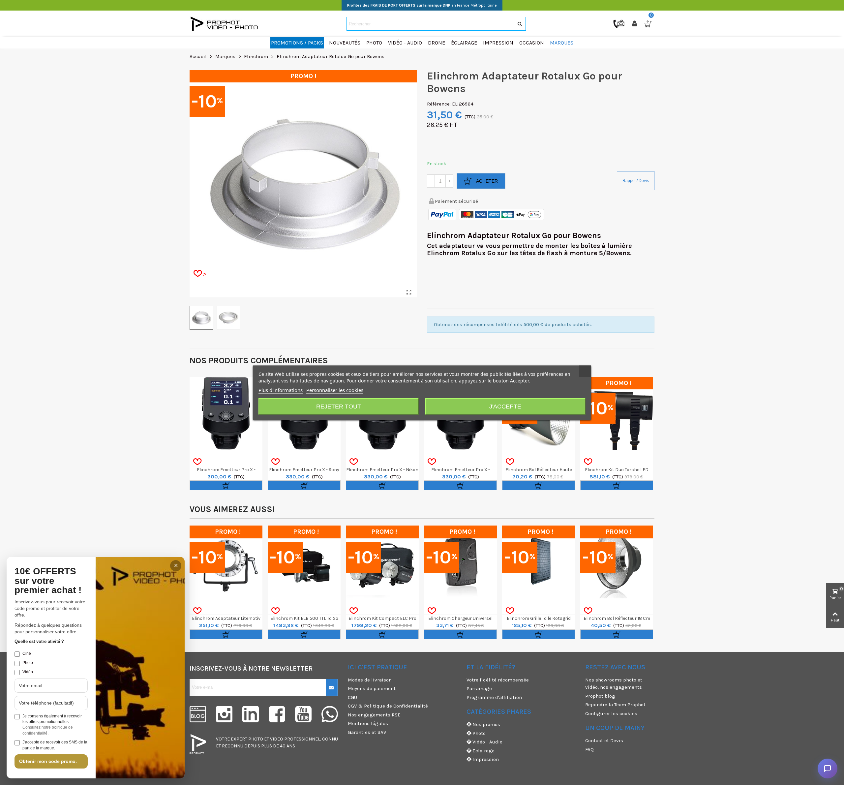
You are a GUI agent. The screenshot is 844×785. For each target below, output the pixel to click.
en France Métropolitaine (422, 5)
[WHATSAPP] (329, 714)
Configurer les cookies (611, 713)
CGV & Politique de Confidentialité (388, 706)
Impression (485, 759)
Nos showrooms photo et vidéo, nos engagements (613, 683)
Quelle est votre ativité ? (39, 641)
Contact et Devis (604, 740)
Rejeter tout (338, 406)
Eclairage (483, 751)
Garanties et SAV (367, 732)
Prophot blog (600, 696)
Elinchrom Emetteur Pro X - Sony (304, 469)
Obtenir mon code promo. (48, 761)
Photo (479, 733)
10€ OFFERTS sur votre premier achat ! (48, 581)
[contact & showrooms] (619, 23)
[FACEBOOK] (277, 714)
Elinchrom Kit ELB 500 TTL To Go (304, 618)
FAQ (589, 749)
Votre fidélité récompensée (498, 680)
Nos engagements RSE (374, 715)
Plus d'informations (280, 389)
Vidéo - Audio (487, 742)
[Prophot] (226, 23)
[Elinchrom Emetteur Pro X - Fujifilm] (226, 413)
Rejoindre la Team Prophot (615, 705)
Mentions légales (368, 723)
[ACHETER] (226, 485)
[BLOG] (198, 714)
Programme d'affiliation (494, 697)
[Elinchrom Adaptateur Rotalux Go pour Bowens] (409, 292)
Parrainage (479, 688)
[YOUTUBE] (303, 714)
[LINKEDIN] (250, 714)
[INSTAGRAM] (224, 714)
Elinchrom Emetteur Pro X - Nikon (382, 469)
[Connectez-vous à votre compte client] (635, 24)
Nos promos (486, 724)
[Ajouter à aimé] (197, 461)
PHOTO (255, 739)
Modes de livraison (370, 680)
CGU (352, 697)
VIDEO (276, 739)
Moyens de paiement (372, 688)
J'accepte (505, 406)
